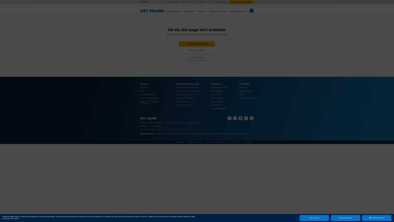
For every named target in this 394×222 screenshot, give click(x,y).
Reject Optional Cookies (345, 218)
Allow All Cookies (314, 218)
